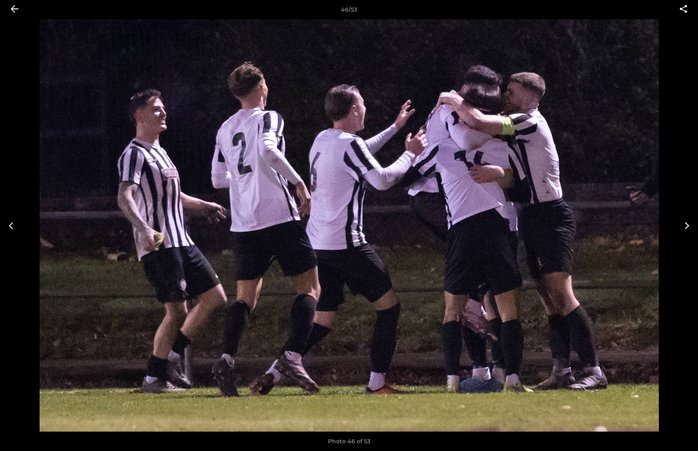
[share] (683, 9)
